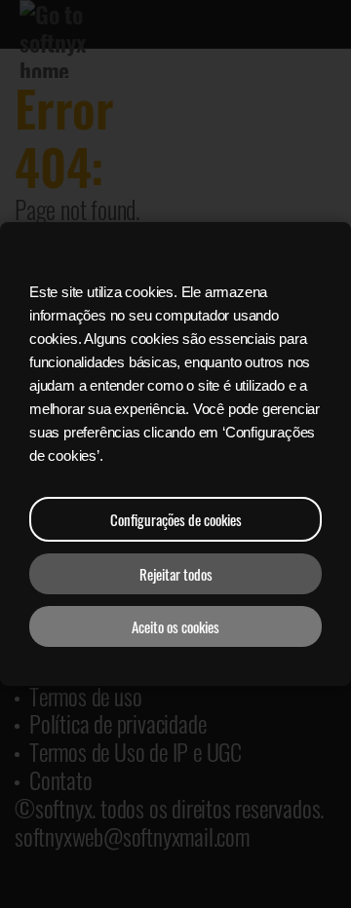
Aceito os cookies (175, 626)
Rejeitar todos (176, 574)
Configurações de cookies (176, 519)
